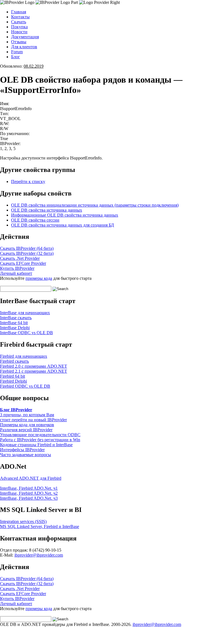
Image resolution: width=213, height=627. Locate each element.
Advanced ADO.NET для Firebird (30, 478)
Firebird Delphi (13, 381)
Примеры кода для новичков (27, 424)
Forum (17, 51)
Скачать (18, 21)
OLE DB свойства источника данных (46, 210)
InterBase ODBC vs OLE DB (26, 332)
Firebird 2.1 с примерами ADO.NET (33, 371)
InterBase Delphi (15, 327)
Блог (15, 56)
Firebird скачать (14, 361)
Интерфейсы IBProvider (22, 449)
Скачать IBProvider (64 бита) (27, 248)
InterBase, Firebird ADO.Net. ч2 (29, 493)
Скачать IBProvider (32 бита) (27, 253)
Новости (19, 31)
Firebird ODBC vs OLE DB (25, 386)
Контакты (20, 16)
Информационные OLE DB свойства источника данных (64, 215)
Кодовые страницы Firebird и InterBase (36, 444)
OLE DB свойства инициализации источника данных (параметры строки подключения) (95, 205)
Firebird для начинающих (23, 356)
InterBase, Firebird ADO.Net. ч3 (29, 498)
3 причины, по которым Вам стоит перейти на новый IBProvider (33, 417)
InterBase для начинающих (25, 312)
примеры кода (39, 278)
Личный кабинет (16, 273)
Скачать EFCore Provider (23, 263)
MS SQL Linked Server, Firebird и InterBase (39, 526)
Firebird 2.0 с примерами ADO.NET (33, 366)
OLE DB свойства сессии (35, 220)
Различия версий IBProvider (26, 429)
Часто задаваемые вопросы (25, 454)
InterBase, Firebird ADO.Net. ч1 (29, 488)
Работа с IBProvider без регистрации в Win (40, 439)
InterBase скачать (16, 317)
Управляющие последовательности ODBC (40, 434)
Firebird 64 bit (12, 376)
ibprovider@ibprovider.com (38, 555)
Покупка (19, 26)
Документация (25, 36)
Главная (18, 11)
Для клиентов (24, 46)
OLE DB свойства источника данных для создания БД (62, 225)
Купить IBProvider (17, 268)
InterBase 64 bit (14, 322)
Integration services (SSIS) (23, 521)
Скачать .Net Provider (20, 258)
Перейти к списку (28, 181)
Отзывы (18, 41)
